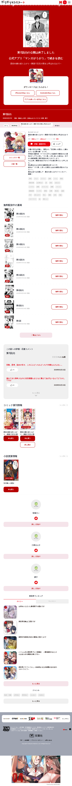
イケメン (58, 186)
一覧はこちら (36, 335)
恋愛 (50, 178)
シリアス (31, 186)
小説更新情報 (10, 456)
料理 (30, 178)
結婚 (63, 191)
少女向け (41, 695)
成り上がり (37, 195)
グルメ (36, 178)
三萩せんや (30, 118)
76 (13, 370)
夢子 (46, 118)
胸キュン (45, 199)
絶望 (38, 186)
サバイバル (45, 186)
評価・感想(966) (40, 144)
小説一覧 (14, 164)
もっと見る (36, 393)
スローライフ (32, 199)
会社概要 (27, 740)
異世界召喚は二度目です (27, 621)
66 (13, 385)
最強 (45, 191)
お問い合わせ (48, 740)
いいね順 (62, 357)
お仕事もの (40, 182)
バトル (55, 178)
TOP (21, 740)
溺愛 (52, 186)
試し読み (28, 445)
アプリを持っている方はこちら (35, 99)
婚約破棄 (31, 191)
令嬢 (51, 191)
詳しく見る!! (36, 524)
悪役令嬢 (31, 182)
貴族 (50, 195)
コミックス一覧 (14, 157)
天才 (30, 195)
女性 (55, 195)
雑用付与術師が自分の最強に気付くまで (32, 637)
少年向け (16, 695)
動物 (61, 178)
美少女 (56, 191)
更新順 (54, 357)
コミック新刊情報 (13, 405)
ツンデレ (39, 191)
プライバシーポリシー (37, 740)
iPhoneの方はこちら (22, 93)
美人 (44, 195)
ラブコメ (43, 178)
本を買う (11, 438)
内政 (60, 195)
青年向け (25, 695)
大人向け (33, 695)
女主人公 (57, 182)
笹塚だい (20, 118)
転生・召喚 (7, 695)
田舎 (51, 182)
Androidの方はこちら (47, 93)
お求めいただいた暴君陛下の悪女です (32, 606)
